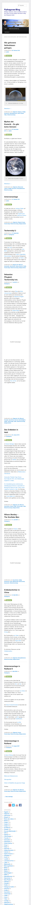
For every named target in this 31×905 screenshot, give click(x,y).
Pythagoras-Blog (12, 9)
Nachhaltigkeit (22, 420)
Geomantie (6, 266)
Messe (5, 867)
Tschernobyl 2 (10, 230)
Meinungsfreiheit (8, 866)
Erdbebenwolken (8, 651)
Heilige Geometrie (12, 188)
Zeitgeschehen (22, 223)
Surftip (6, 890)
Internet (21, 266)
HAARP (14, 459)
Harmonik (6, 848)
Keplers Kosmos (8, 853)
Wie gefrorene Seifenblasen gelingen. (10, 45)
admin (7, 52)
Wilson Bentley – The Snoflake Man (11, 515)
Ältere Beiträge (8, 796)
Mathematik (16, 581)
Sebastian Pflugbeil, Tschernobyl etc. (11, 277)
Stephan (16, 529)
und (13, 381)
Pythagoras (11, 234)
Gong (5, 845)
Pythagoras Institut (9, 887)
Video (5, 115)
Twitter (6, 895)
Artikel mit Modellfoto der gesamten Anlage (14, 783)
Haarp (23, 222)
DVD (5, 833)
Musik (5, 869)
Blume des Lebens (9, 819)
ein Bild (19, 722)
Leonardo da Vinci (9, 860)
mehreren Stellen (19, 208)
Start (6, 28)
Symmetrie (6, 583)
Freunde (6, 420)
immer (7, 496)
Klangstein (7, 855)
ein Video (16, 635)
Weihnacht (7, 902)
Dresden (6, 829)
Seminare (6, 888)
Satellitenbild (19, 718)
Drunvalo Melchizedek (10, 831)
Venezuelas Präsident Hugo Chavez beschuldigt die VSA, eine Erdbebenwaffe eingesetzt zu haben (14, 478)
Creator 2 (6, 824)
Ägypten (6, 812)
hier (8, 247)
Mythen (6, 871)
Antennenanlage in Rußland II (12, 667)
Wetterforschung (11, 115)
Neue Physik (21, 113)
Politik (24, 266)
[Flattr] (8, 56)
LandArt (6, 859)
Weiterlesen (7, 108)
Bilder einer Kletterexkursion (11, 776)
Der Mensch (20, 264)
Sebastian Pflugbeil (18, 296)
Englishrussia (21, 213)
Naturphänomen (13, 113)
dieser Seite (18, 640)
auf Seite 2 (21, 258)
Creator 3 (6, 826)
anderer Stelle (15, 310)
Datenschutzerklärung (14, 28)
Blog (16, 291)
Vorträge (6, 900)
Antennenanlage (11, 196)
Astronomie (7, 815)
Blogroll (20, 222)
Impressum (7, 32)
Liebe (5, 862)
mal (14, 496)
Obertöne (6, 881)
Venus (5, 897)
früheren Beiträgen (9, 444)
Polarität (6, 883)
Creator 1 (6, 822)
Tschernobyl (7, 223)
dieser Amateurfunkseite (12, 705)
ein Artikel (22, 691)
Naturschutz (22, 581)
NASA (5, 874)
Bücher (6, 820)
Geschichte (12, 266)
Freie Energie (7, 836)
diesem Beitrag (9, 755)
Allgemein (15, 112)
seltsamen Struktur (21, 215)
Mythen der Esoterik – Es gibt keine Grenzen (11, 124)
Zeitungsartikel (7, 779)
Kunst (11, 581)
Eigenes (20, 112)
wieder (11, 496)
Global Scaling (8, 843)
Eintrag (6, 632)
